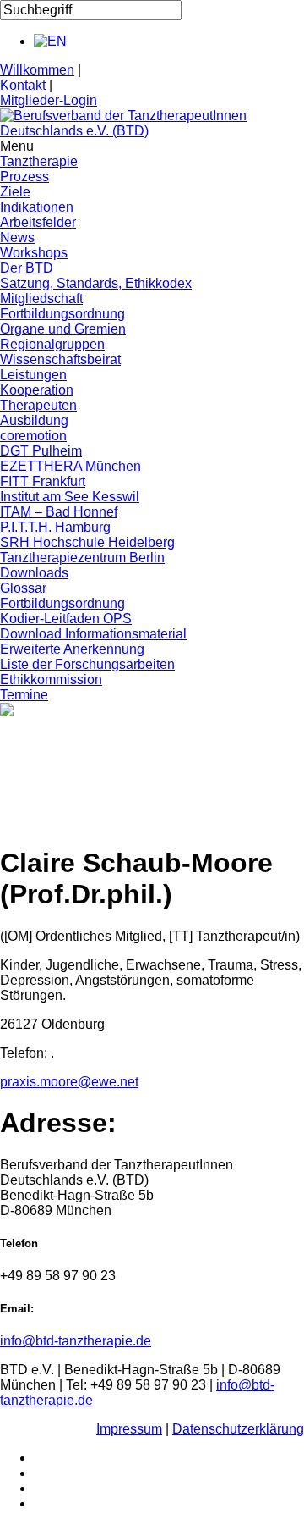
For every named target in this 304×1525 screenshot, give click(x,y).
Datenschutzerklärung (238, 1429)
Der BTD (26, 268)
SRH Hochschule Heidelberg (87, 542)
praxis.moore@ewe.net (69, 1082)
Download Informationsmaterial (93, 634)
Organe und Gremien (63, 329)
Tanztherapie (39, 161)
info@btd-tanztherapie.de (75, 1341)
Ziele (15, 192)
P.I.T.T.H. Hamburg (55, 527)
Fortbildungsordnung (62, 314)
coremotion (33, 435)
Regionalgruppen (52, 344)
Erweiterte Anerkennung (72, 649)
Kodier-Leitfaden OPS (66, 618)
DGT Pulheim (41, 451)
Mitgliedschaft (41, 298)
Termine (24, 695)
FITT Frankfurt (42, 481)
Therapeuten (38, 405)
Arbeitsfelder (38, 222)
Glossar (23, 588)
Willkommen (37, 70)
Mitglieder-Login (48, 100)
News (17, 237)
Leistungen (33, 374)
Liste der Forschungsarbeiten (87, 664)
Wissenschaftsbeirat (60, 359)
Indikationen (36, 207)
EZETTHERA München (70, 466)
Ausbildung (34, 420)
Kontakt (23, 85)
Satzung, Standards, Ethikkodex (96, 283)
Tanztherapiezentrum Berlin (82, 557)
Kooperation (36, 390)
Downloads (34, 573)
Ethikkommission (51, 679)
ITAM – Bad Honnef (58, 512)
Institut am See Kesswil (69, 496)
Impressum (129, 1429)
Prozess (24, 176)
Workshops (34, 253)
